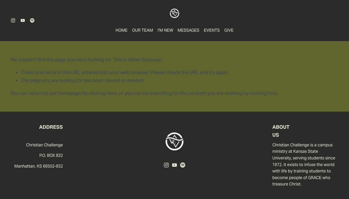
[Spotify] (32, 20)
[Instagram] (13, 20)
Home (121, 30)
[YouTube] (22, 20)
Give (229, 30)
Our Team (142, 30)
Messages (188, 30)
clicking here (103, 93)
